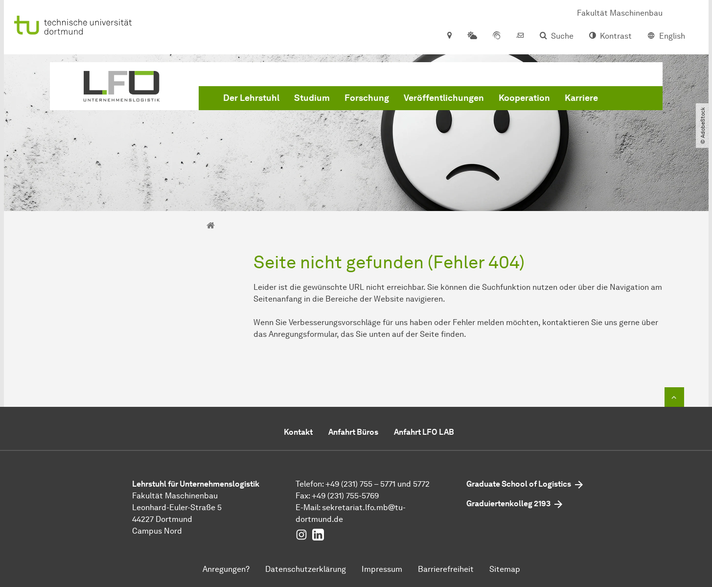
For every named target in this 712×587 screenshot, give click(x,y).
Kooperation (524, 98)
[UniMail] (520, 36)
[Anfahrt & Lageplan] (448, 36)
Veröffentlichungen (444, 98)
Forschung (367, 98)
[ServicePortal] (496, 36)
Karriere (581, 98)
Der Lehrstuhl (251, 98)
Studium (312, 98)
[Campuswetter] (472, 36)
